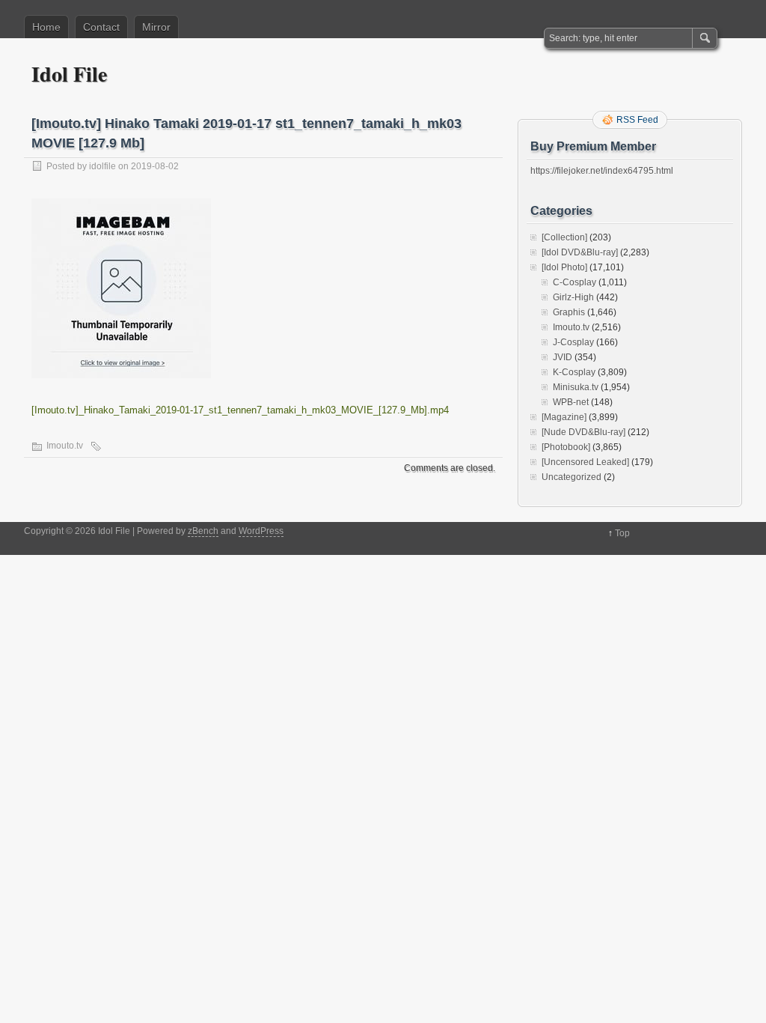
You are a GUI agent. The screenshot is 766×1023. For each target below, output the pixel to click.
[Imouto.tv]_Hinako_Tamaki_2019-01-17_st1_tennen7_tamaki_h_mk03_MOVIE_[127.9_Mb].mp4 (240, 410)
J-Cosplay (573, 342)
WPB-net (571, 402)
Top (622, 533)
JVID (562, 357)
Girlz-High (573, 297)
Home (46, 27)
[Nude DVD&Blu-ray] (583, 432)
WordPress (261, 531)
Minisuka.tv (575, 387)
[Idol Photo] (564, 267)
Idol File (69, 73)
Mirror (156, 27)
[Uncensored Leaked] (585, 462)
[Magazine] (564, 417)
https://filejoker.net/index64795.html (601, 171)
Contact (101, 27)
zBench (203, 531)
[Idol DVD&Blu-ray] (580, 252)
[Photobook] (566, 447)
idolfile (102, 166)
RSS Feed (637, 120)
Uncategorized (571, 477)
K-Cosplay (574, 372)
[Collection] (564, 237)
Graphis (569, 312)
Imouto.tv (64, 445)
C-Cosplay (574, 282)
